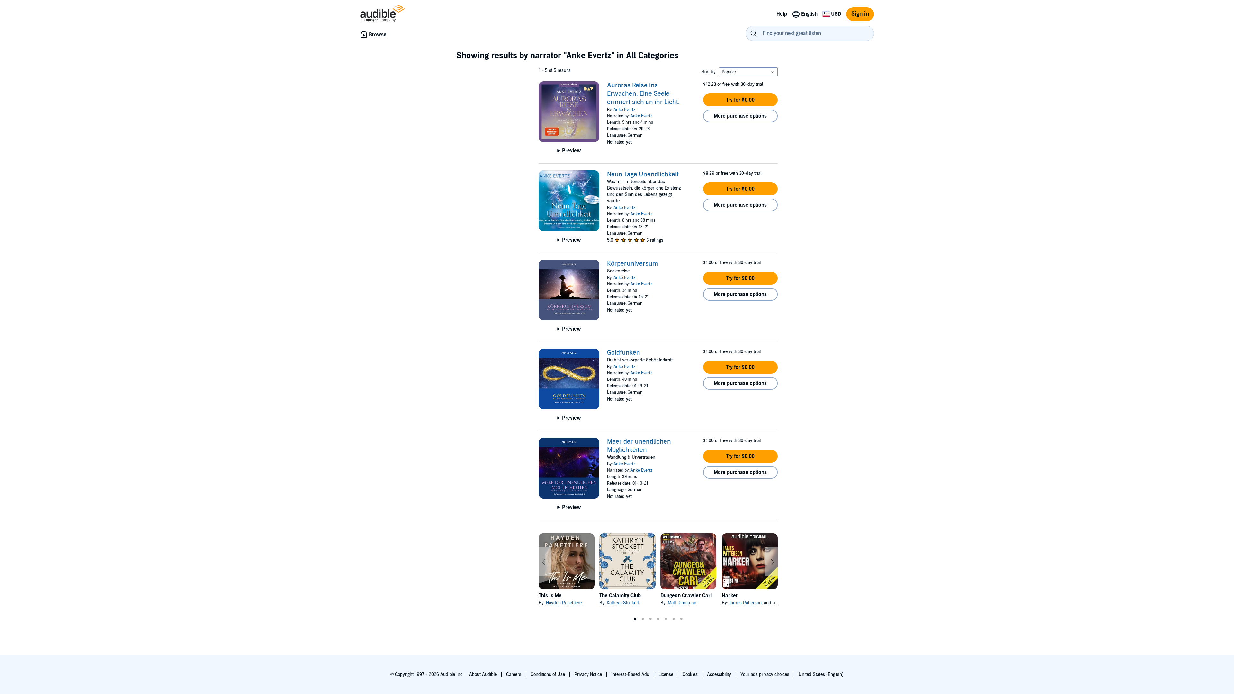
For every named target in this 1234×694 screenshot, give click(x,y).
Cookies (690, 674)
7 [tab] (681, 619)
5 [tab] (666, 619)
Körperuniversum (632, 264)
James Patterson (745, 603)
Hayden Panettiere (564, 603)
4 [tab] (658, 619)
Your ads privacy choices (764, 674)
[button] (740, 99)
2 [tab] (642, 619)
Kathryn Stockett (623, 603)
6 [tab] (673, 619)
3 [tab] (650, 619)
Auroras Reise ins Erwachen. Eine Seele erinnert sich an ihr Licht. (643, 94)
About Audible (483, 674)
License (665, 674)
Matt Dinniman (682, 603)
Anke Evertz (624, 109)
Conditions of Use (548, 674)
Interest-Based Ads (630, 674)
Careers (513, 674)
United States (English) (821, 674)
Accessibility (719, 674)
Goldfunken (623, 353)
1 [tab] (635, 619)
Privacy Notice (588, 674)
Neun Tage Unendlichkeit (643, 174)
